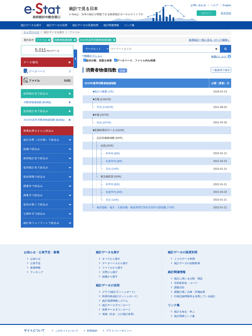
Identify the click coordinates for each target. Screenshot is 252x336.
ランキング (36, 272)
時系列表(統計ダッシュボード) (120, 296)
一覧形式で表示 (221, 70)
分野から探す (110, 272)
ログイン (206, 13)
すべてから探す (111, 258)
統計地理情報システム (115, 300)
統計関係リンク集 (184, 316)
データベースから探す (115, 263)
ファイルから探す (112, 267)
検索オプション (93, 56)
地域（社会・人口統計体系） (119, 314)
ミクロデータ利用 (184, 258)
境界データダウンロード (116, 309)
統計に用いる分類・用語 (188, 278)
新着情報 (35, 267)
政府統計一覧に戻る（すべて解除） (209, 39)
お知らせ (35, 258)
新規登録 (226, 13)
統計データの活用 (57, 25)
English (227, 5)
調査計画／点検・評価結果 (189, 292)
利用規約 (92, 330)
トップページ (31, 32)
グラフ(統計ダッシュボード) (118, 292)
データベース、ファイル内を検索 (136, 60)
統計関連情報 (111, 25)
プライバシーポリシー (119, 330)
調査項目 (179, 287)
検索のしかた (219, 56)
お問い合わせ (198, 5)
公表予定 (35, 263)
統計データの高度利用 (85, 25)
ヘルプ (214, 5)
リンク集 (129, 25)
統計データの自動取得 (187, 263)
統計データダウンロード (116, 305)
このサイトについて (66, 330)
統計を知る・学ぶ (184, 311)
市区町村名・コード (185, 283)
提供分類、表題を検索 (99, 60)
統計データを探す (31, 25)
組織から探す (110, 276)
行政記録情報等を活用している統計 (194, 296)
